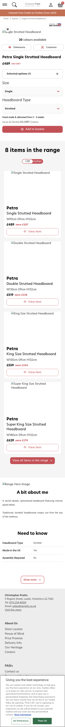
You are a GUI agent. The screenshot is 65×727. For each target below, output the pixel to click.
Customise (51, 47)
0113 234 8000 (17, 602)
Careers (10, 652)
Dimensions (19, 47)
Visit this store (13, 610)
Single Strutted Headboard (34, 19)
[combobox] (32, 91)
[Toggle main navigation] (5, 4)
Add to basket (34, 129)
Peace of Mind (14, 634)
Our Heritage (14, 647)
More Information (22, 715)
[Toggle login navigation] (50, 4)
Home (6, 19)
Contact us (12, 671)
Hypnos (15, 19)
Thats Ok (42, 721)
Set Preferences (21, 721)
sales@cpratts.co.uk (24, 606)
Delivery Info (13, 643)
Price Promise (14, 638)
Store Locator (14, 629)
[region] (32, 701)
